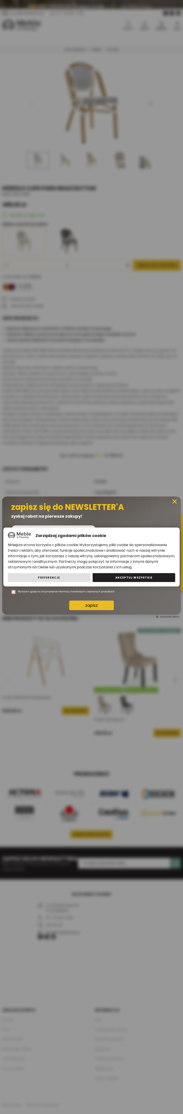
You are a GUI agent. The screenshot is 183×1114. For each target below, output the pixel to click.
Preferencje (49, 577)
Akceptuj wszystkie (134, 577)
